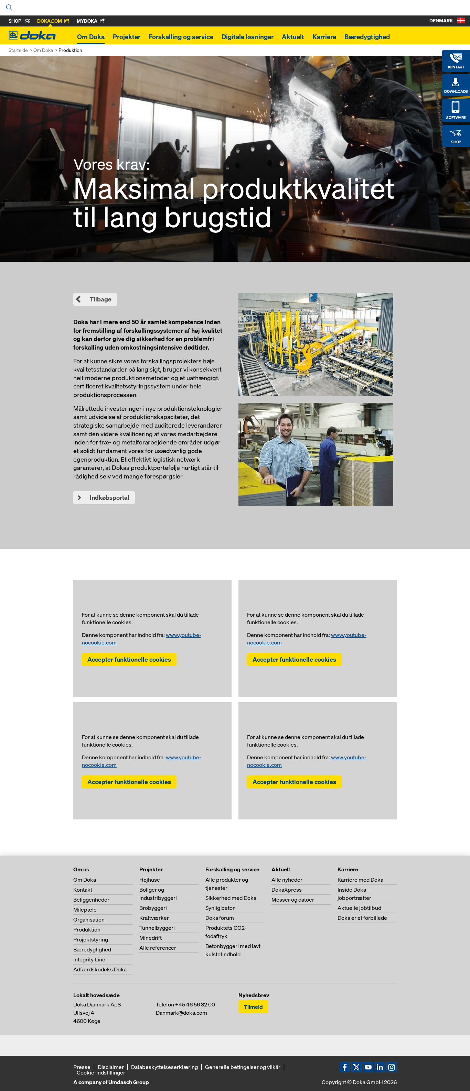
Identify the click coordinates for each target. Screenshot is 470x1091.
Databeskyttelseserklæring (164, 1067)
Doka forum (219, 918)
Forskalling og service (181, 36)
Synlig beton (220, 908)
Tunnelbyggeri (157, 928)
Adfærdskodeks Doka (100, 969)
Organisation (89, 919)
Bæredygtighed (367, 36)
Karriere (324, 36)
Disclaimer (111, 1067)
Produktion (86, 929)
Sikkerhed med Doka (230, 898)
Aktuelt (293, 36)
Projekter (126, 36)
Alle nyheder (286, 879)
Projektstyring (90, 939)
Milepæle (85, 909)
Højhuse (149, 879)
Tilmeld (253, 1007)
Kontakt (82, 889)
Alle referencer (157, 947)
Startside (18, 50)
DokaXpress (286, 889)
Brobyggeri (153, 908)
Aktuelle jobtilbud (359, 908)
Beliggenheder (91, 899)
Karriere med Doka (360, 879)
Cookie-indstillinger (101, 1072)
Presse (81, 1067)
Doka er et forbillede (362, 918)
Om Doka (91, 36)
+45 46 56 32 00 (195, 1004)
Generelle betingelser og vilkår (242, 1067)
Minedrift (150, 937)
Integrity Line (89, 959)
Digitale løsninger (248, 36)
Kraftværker (154, 918)
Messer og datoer (292, 899)
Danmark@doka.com (181, 1012)
